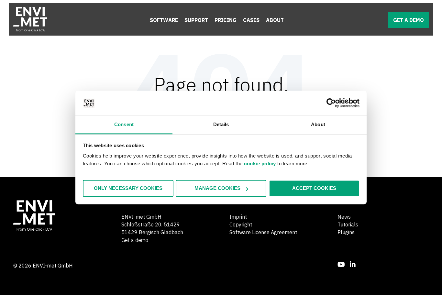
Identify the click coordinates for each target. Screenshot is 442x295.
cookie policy (260, 163)
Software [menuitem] (164, 20)
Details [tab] (221, 124)
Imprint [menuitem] (238, 216)
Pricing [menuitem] (226, 20)
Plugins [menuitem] (346, 232)
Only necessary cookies (128, 188)
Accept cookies (314, 188)
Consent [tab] (124, 124)
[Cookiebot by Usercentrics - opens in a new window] (331, 103)
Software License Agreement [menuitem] (263, 232)
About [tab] (318, 124)
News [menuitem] (344, 216)
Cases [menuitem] (251, 20)
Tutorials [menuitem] (347, 224)
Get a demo (408, 20)
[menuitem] (341, 264)
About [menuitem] (275, 20)
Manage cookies (217, 188)
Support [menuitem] (196, 20)
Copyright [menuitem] (240, 224)
